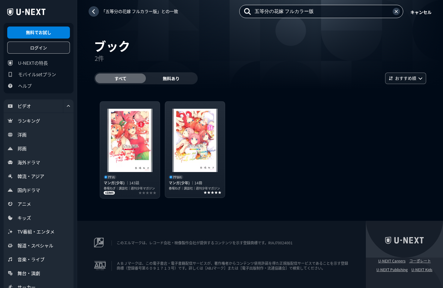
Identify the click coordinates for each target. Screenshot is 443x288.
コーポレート (420, 260)
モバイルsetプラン (37, 74)
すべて (121, 78)
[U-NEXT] (26, 12)
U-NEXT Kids (421, 269)
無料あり (171, 78)
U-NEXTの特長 (33, 63)
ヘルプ (25, 86)
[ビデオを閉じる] (68, 106)
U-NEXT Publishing (392, 269)
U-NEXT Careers (392, 260)
